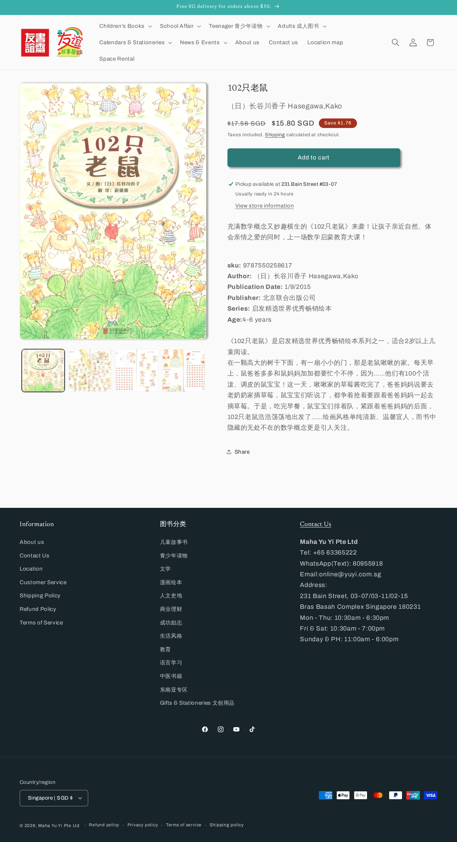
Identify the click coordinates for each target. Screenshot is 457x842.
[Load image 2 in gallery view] (90, 370)
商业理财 (171, 609)
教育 (165, 649)
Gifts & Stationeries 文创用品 (197, 703)
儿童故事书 (174, 542)
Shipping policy (227, 824)
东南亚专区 (174, 690)
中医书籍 (171, 676)
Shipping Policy (40, 595)
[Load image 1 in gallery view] (43, 370)
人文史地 (171, 595)
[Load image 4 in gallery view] (183, 370)
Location (31, 569)
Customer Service (43, 582)
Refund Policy (38, 609)
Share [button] (242, 452)
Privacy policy (142, 824)
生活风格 (171, 636)
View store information (264, 205)
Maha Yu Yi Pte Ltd (59, 825)
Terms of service (184, 824)
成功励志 (171, 622)
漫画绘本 (171, 582)
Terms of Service (41, 622)
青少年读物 (174, 555)
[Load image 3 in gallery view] (136, 370)
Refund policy (104, 824)
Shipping (275, 134)
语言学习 (171, 662)
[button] (125, 26)
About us (32, 542)
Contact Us (35, 555)
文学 (165, 569)
